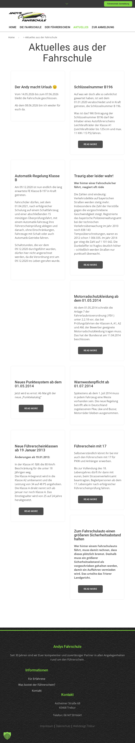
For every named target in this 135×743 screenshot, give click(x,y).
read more (90, 144)
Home (11, 37)
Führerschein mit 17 (90, 446)
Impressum (46, 726)
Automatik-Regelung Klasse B (37, 178)
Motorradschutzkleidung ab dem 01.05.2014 (96, 298)
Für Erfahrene (36, 679)
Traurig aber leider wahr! (93, 176)
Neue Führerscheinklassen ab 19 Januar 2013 (36, 448)
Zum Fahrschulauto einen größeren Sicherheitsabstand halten (97, 535)
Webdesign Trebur (84, 726)
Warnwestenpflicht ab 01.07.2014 (91, 384)
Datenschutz (63, 726)
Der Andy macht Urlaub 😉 (36, 87)
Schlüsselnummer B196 (93, 87)
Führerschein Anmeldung (118, 4)
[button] (7, 736)
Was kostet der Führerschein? (36, 685)
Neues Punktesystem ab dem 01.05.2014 (38, 384)
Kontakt (37, 690)
